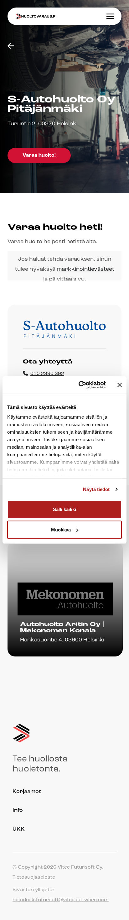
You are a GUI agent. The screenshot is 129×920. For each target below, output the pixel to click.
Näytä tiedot (96, 489)
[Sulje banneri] (119, 385)
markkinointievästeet (85, 269)
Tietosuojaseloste (34, 877)
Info (18, 810)
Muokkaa (61, 529)
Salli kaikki (64, 509)
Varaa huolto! (39, 155)
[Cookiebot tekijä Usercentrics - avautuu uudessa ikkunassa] (80, 385)
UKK (19, 829)
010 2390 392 (47, 373)
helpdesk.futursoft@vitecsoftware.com (61, 899)
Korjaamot (27, 792)
